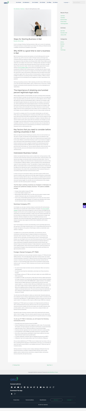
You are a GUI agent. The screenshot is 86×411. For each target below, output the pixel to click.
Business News (64, 19)
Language (66, 2)
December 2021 (64, 32)
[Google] (27, 387)
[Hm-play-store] (14, 393)
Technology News (64, 23)
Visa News (63, 17)
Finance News (63, 21)
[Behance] (43, 387)
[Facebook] (11, 387)
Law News (63, 15)
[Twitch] (34, 387)
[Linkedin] (24, 387)
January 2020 (63, 34)
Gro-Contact (35, 2)
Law (61, 47)
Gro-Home (18, 2)
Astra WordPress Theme (53, 372)
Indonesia (56, 399)
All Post (62, 42)
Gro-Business (26, 2)
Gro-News (55, 2)
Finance (62, 46)
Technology (63, 49)
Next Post (50, 365)
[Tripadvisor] (31, 387)
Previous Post (16, 365)
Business (16, 41)
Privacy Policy (16, 399)
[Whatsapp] (50, 387)
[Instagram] (21, 387)
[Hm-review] (53, 387)
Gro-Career (42, 2)
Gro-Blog (49, 2)
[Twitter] (14, 387)
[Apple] (11, 393)
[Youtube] (18, 387)
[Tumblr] (37, 387)
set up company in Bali (23, 67)
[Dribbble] (47, 387)
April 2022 (63, 30)
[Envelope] (40, 387)
